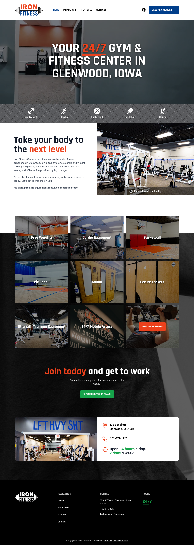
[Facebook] (144, 10)
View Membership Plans (97, 394)
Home (56, 10)
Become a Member (162, 10)
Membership (70, 10)
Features (86, 10)
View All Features (152, 326)
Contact (101, 10)
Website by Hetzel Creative (116, 540)
